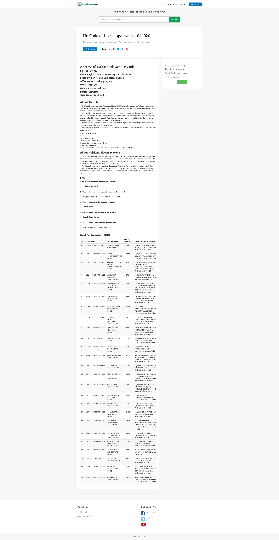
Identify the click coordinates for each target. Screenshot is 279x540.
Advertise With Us (85, 516)
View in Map (144, 42)
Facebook (151, 512)
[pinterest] (127, 49)
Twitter (150, 518)
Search (174, 20)
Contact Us (195, 4)
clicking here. (106, 227)
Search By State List (170, 4)
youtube (151, 524)
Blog (184, 4)
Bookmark (91, 49)
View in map (182, 82)
